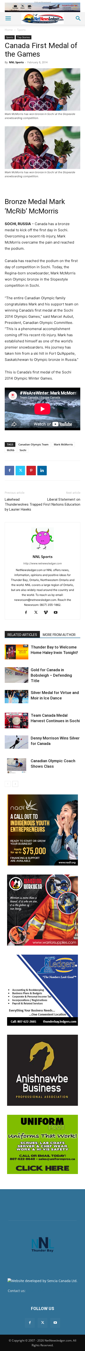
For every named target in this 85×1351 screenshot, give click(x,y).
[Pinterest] (31, 470)
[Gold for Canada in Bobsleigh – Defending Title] (16, 675)
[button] (8, 18)
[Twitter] (20, 470)
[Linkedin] (42, 470)
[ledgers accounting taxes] (42, 990)
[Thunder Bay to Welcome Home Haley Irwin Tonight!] (16, 651)
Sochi (23, 450)
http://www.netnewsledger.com (42, 563)
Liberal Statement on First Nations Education (61, 502)
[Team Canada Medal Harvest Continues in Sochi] (16, 721)
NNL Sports (16, 62)
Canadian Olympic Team (33, 444)
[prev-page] (8, 784)
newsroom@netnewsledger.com (51, 1290)
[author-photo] (42, 550)
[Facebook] (9, 470)
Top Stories (23, 37)
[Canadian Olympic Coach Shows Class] (16, 765)
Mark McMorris (63, 444)
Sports (21, 30)
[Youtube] (57, 613)
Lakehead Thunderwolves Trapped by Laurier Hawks (23, 504)
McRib (10, 450)
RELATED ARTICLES (22, 635)
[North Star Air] (42, 7)
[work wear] (42, 910)
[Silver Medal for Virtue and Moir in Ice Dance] (16, 696)
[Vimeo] (47, 613)
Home (9, 30)
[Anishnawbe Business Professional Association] (42, 1070)
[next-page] (15, 784)
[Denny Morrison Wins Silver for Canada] (16, 742)
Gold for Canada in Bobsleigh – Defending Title (51, 675)
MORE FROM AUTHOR (59, 635)
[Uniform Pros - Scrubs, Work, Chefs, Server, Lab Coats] (42, 1144)
